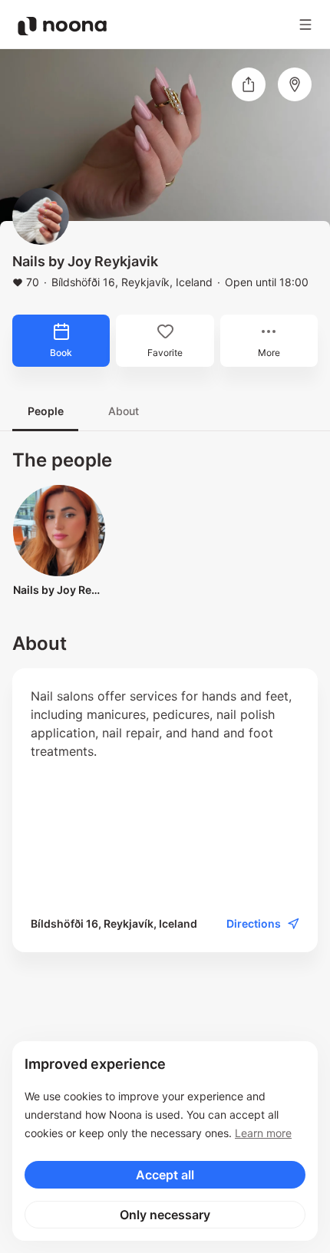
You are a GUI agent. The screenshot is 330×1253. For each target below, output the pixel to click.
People (46, 410)
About (123, 410)
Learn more (263, 1132)
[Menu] (305, 24)
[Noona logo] (62, 26)
